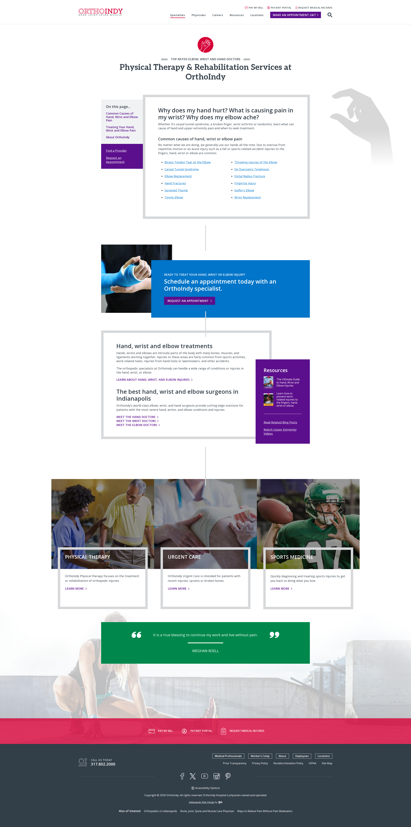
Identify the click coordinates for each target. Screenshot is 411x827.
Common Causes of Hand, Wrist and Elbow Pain (122, 116)
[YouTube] (204, 776)
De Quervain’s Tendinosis (251, 169)
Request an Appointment (115, 160)
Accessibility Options (207, 788)
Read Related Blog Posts (280, 422)
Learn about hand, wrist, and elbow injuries (153, 380)
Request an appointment (188, 301)
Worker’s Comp (260, 756)
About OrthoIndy (118, 137)
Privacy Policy (260, 763)
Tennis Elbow (174, 197)
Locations (257, 15)
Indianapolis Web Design (201, 802)
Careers (217, 15)
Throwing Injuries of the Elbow (255, 162)
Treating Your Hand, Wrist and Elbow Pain (121, 128)
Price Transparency (234, 763)
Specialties (177, 15)
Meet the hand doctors (135, 417)
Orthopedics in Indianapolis (160, 811)
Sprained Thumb (176, 190)
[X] (193, 776)
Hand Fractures (175, 183)
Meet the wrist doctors (136, 421)
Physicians (199, 15)
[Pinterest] (228, 776)
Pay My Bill (256, 7)
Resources (237, 15)
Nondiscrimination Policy (288, 763)
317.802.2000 (103, 764)
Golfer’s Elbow (244, 190)
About (282, 756)
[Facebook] (182, 776)
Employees (302, 756)
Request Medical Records (315, 7)
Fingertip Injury (245, 183)
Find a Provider (116, 151)
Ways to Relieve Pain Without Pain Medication (264, 811)
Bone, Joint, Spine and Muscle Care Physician (207, 811)
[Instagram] (217, 776)
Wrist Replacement (247, 197)
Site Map (327, 763)
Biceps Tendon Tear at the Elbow (188, 162)
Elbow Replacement (178, 176)
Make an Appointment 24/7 (294, 15)
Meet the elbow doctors (136, 425)
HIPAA (312, 763)
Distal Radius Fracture (249, 176)
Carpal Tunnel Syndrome (182, 169)
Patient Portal (281, 7)
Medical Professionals (228, 756)
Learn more (76, 588)
